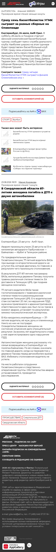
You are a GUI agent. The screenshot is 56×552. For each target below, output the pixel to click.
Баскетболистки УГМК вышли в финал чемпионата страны (29, 141)
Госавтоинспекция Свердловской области (22, 237)
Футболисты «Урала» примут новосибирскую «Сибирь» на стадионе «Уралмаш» (32, 167)
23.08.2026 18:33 (8, 182)
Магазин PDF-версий (31, 445)
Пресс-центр (9, 445)
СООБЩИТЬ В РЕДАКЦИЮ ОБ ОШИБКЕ (22, 459)
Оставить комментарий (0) (28, 99)
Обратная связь (11, 456)
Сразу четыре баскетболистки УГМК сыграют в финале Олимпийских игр (24, 75)
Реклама (7, 442)
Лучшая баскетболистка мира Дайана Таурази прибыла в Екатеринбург (32, 159)
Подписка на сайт (25, 442)
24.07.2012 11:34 (8, 11)
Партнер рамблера (25, 538)
